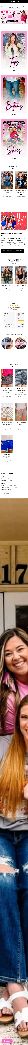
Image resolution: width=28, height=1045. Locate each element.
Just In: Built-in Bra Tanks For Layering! (14, 260)
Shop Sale (14, 364)
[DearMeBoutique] (14, 6)
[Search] (5, 6)
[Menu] (1, 6)
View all (14, 168)
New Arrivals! (14, 166)
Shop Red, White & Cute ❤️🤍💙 (12, 250)
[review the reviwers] (4, 318)
